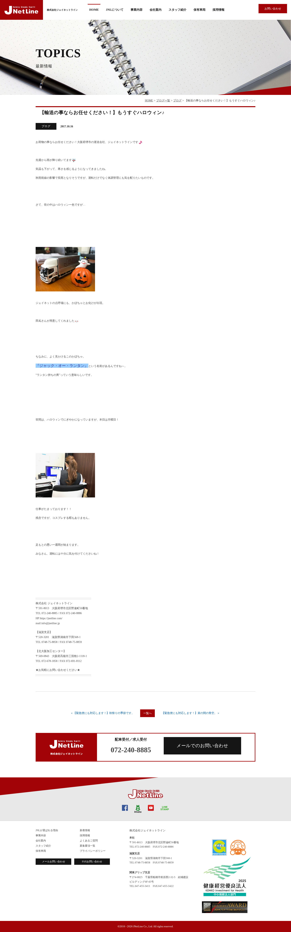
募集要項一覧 (87, 845)
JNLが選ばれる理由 (47, 830)
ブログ (177, 100)
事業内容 (137, 9)
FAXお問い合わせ (92, 861)
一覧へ (147, 713)
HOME (94, 9)
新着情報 (85, 830)
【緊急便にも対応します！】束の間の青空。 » (190, 713)
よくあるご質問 (89, 840)
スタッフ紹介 (177, 9)
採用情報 (218, 9)
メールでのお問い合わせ (202, 745)
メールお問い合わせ (53, 861)
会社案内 (41, 840)
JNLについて (115, 9)
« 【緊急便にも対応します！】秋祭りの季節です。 (102, 713)
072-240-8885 (131, 750)
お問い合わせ (272, 8)
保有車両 (199, 9)
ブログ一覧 (163, 100)
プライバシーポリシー (93, 850)
